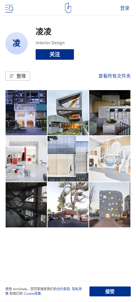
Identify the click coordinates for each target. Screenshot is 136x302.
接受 (110, 291)
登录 (124, 8)
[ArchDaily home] (68, 8)
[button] (17, 76)
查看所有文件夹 (114, 76)
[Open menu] (8, 8)
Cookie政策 (32, 293)
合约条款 (63, 289)
